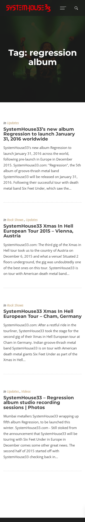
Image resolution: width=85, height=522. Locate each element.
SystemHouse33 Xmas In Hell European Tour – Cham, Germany (42, 314)
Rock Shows (15, 220)
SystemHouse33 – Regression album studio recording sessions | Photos (38, 402)
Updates (13, 123)
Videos (26, 391)
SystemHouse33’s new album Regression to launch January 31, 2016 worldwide (39, 134)
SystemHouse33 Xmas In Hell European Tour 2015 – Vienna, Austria (38, 230)
